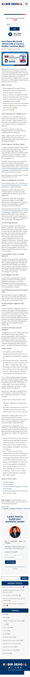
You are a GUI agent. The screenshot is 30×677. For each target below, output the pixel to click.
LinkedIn (6, 482)
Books (5, 617)
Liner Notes (6, 627)
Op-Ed (5, 634)
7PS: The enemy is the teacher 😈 (13, 587)
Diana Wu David (9, 69)
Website (11, 482)
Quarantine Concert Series (11, 640)
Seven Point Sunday (9, 650)
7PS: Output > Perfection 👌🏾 (12, 595)
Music (5, 630)
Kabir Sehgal (7, 49)
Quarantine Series (9, 647)
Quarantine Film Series (10, 643)
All (3, 614)
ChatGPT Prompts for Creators (12, 621)
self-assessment (14, 491)
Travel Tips (6, 653)
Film (4, 624)
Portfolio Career (8, 637)
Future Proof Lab (8, 484)
